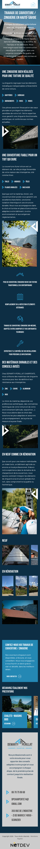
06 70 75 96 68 (18, 792)
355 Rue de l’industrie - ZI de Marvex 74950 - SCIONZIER (22, 815)
